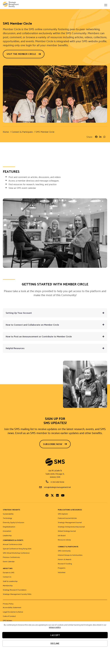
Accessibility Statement (12, 607)
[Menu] (105, 5)
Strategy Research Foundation (14, 589)
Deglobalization (9, 526)
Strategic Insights (11, 509)
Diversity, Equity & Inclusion (13, 522)
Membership (8, 585)
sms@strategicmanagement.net (57, 487)
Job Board (61, 535)
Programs (61, 568)
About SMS (7, 568)
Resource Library (64, 539)
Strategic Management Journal (70, 522)
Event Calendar (9, 561)
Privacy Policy (8, 604)
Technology (7, 518)
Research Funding (65, 563)
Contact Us (7, 576)
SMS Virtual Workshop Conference (16, 553)
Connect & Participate (68, 546)
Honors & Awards (64, 559)
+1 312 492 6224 (57, 482)
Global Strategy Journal (67, 531)
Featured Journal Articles (67, 518)
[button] (103, 312)
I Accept (55, 635)
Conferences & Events (13, 540)
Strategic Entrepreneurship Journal (71, 526)
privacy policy (55, 627)
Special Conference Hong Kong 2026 (17, 548)
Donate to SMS (8, 572)
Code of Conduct (9, 616)
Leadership (7, 535)
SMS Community (64, 550)
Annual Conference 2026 (12, 544)
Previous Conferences (11, 557)
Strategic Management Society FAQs (17, 594)
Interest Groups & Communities (70, 555)
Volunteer (61, 572)
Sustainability (8, 513)
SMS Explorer (63, 513)
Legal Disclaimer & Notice (13, 612)
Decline (55, 643)
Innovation (7, 531)
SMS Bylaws (7, 620)
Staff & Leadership (10, 581)
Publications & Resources (70, 509)
